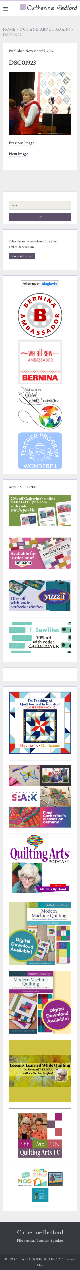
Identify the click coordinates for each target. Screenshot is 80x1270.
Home (9, 29)
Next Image (18, 154)
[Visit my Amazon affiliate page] (40, 568)
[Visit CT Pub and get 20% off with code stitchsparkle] (40, 525)
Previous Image (21, 143)
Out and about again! (45, 29)
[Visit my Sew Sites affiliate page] (40, 652)
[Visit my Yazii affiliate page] (40, 610)
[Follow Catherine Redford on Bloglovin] (40, 286)
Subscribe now (22, 256)
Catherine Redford (40, 1232)
